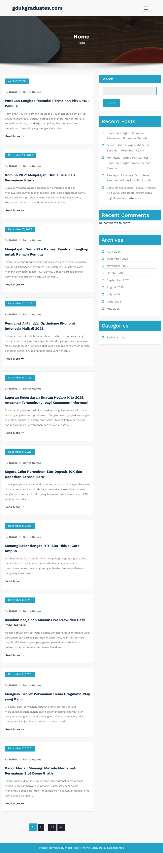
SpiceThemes (115, 847)
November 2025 (117, 265)
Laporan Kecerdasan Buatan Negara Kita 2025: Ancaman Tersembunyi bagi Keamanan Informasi (131, 193)
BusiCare (97, 847)
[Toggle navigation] (146, 8)
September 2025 (118, 280)
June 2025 (114, 301)
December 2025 (117, 258)
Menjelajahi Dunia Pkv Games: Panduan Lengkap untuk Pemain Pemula (129, 163)
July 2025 (113, 294)
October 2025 (116, 273)
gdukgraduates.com (37, 8)
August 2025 (115, 287)
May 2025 (113, 308)
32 (52, 827)
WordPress (72, 847)
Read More (12, 136)
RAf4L (13, 92)
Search (107, 79)
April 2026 (114, 251)
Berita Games (32, 92)
